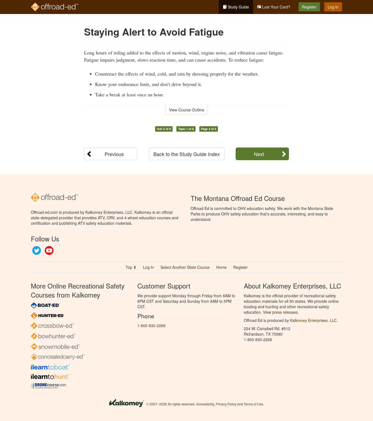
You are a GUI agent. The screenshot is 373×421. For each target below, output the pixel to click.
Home (221, 267)
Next (259, 153)
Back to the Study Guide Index (186, 153)
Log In (333, 7)
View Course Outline (186, 110)
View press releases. (281, 312)
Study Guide (238, 7)
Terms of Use (253, 404)
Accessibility (205, 404)
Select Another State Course (185, 267)
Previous (114, 153)
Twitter (36, 250)
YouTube (49, 250)
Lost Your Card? (275, 7)
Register (309, 7)
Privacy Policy (226, 404)
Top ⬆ (131, 267)
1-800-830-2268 (151, 325)
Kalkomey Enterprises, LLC (313, 320)
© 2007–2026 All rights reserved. (170, 404)
